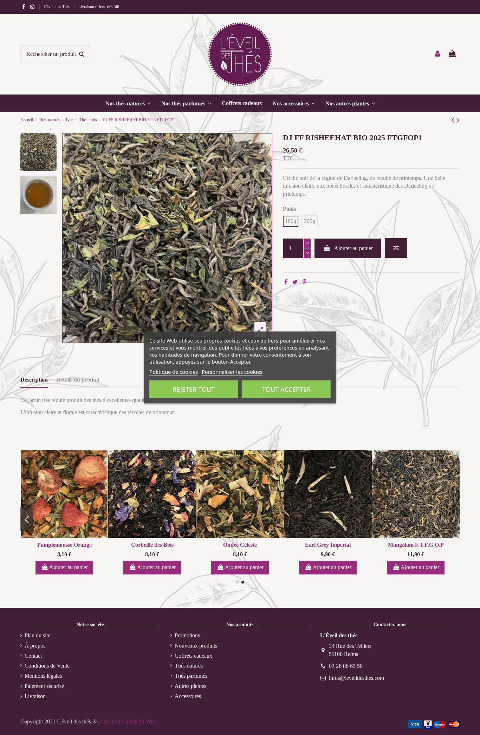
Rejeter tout (194, 389)
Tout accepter (286, 389)
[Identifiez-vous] (437, 54)
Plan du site (37, 635)
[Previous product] (453, 120)
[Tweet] (295, 282)
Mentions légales (43, 676)
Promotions (187, 635)
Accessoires (188, 696)
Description (34, 380)
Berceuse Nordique (48, 545)
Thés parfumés (191, 676)
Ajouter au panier (353, 248)
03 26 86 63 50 (346, 666)
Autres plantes (190, 686)
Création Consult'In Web (128, 721)
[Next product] (458, 120)
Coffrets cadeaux (193, 656)
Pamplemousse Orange (136, 545)
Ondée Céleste (312, 545)
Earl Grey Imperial (399, 545)
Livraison (35, 696)
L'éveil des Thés (57, 6)
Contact (33, 656)
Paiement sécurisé (44, 686)
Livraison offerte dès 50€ (99, 6)
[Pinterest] (304, 282)
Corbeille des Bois (224, 545)
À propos (35, 646)
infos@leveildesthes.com (356, 678)
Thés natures (189, 666)
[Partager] (285, 282)
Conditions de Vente (47, 666)
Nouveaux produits (196, 646)
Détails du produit (77, 380)
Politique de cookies (173, 371)
